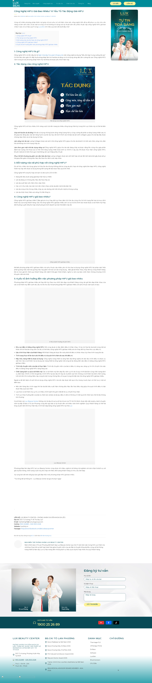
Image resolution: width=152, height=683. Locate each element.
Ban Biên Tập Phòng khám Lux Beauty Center (42, 16)
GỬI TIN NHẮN (92, 604)
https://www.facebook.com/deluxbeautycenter (37, 529)
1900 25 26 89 (48, 624)
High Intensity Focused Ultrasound (50, 55)
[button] (138, 3)
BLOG (32, 535)
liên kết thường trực (45, 535)
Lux (71, 406)
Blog (89, 3)
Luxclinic (42, 27)
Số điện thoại (88, 584)
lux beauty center (26, 638)
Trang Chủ (27, 3)
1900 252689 (24, 524)
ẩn (23, 33)
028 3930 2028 (35, 524)
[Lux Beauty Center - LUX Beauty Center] (17, 3)
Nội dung (87, 592)
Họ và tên (87, 576)
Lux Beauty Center (31, 401)
